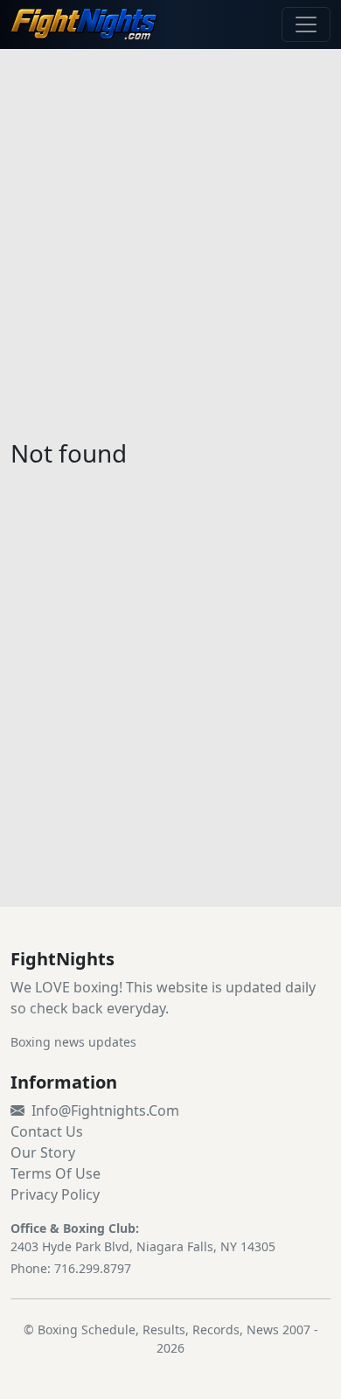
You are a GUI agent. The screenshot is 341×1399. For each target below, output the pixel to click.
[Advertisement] (170, 233)
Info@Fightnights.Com (105, 1110)
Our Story (42, 1152)
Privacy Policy (55, 1194)
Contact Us (46, 1131)
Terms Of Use (55, 1173)
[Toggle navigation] (306, 24)
